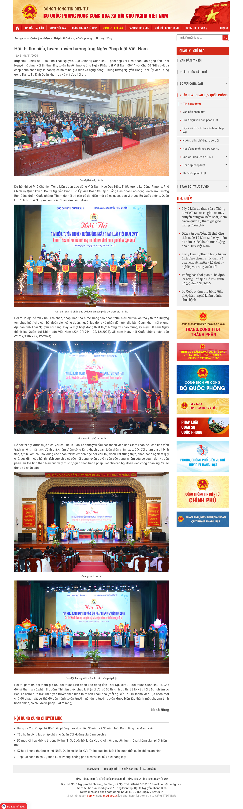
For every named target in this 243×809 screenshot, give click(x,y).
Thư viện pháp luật (194, 173)
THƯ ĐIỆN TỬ (110, 769)
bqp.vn (91, 795)
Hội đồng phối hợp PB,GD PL (200, 148)
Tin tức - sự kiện (34, 28)
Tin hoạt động (104, 38)
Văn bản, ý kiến (191, 60)
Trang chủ (21, 38)
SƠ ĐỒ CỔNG (149, 769)
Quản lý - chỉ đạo (113, 28)
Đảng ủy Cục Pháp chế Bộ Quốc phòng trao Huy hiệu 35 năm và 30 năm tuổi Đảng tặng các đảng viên (85, 728)
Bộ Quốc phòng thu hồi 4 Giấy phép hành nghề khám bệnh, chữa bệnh (202, 296)
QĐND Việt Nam (58, 28)
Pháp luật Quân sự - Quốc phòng (73, 38)
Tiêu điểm (184, 198)
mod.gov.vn (110, 795)
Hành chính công (139, 28)
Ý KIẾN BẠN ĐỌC (130, 769)
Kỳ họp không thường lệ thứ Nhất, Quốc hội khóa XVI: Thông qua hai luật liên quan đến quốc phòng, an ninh (89, 751)
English (224, 28)
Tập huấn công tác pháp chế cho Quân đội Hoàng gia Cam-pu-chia (61, 734)
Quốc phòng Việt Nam (84, 28)
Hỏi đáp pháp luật (193, 165)
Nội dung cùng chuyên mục (38, 718)
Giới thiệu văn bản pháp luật (200, 120)
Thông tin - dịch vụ (195, 28)
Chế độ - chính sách (167, 28)
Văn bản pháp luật (193, 112)
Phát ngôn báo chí (193, 72)
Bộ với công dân (191, 83)
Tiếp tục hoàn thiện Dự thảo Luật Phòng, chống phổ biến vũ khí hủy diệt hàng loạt (71, 757)
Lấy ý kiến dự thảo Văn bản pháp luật (203, 130)
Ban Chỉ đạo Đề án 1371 (197, 157)
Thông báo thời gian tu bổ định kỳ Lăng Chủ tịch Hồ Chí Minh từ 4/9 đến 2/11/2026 (203, 279)
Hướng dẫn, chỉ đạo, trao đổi (200, 140)
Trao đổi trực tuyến (195, 186)
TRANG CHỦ (93, 769)
